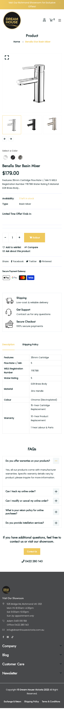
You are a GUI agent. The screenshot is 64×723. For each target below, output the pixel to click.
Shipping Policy (31, 701)
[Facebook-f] (3, 637)
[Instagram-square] (8, 637)
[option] (32, 82)
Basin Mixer (25, 203)
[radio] (5, 157)
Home (17, 41)
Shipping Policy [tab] (30, 344)
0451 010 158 (20, 620)
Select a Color (10, 151)
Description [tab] (8, 344)
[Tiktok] (12, 637)
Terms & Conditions (51, 701)
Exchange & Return (12, 701)
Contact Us (32, 551)
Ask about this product (17, 251)
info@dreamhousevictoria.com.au (25, 629)
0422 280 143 (21, 624)
